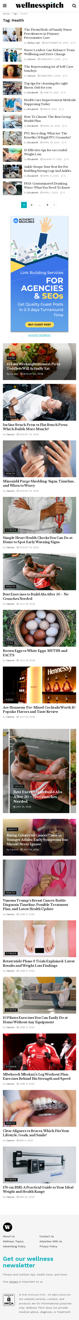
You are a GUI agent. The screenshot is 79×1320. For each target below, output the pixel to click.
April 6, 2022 (50, 175)
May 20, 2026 (27, 1197)
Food (11, 358)
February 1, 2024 (50, 59)
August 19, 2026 (29, 434)
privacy (13, 1281)
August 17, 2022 (52, 159)
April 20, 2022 (51, 126)
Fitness (11, 417)
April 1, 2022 (50, 192)
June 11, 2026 (27, 914)
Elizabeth (32, 92)
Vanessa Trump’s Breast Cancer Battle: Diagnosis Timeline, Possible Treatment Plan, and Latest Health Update (35, 905)
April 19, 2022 (50, 142)
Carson (31, 59)
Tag (15, 13)
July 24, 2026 (27, 604)
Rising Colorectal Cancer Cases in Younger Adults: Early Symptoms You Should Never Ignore (37, 839)
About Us (9, 1236)
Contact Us (47, 1236)
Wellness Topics (13, 1241)
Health (24, 13)
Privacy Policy (48, 1246)
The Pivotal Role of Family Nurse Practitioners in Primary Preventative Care (48, 34)
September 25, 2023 (56, 42)
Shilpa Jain (33, 42)
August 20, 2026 (32, 374)
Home (6, 13)
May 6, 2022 (49, 109)
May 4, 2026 (26, 1140)
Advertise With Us (51, 1241)
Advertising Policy (14, 1246)
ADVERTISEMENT (39, 335)
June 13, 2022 (50, 92)
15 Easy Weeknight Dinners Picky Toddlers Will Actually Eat (39, 797)
